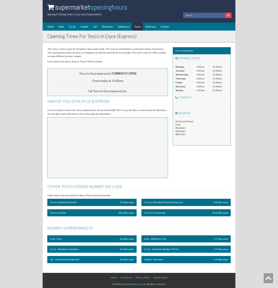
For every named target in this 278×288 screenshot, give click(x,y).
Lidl (95, 26)
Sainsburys (123, 26)
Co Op (72, 26)
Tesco (137, 26)
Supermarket (91, 7)
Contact (164, 26)
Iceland (84, 26)
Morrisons (107, 26)
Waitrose (150, 26)
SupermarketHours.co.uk (133, 284)
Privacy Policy (142, 277)
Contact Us (126, 277)
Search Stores (160, 277)
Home (50, 26)
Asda (61, 26)
